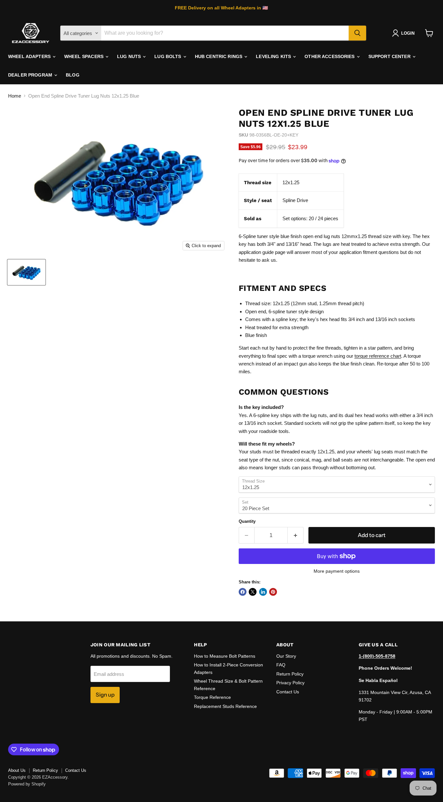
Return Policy (290, 673)
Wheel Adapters (30, 56)
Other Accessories (330, 56)
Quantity (247, 521)
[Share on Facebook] (242, 592)
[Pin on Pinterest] (273, 592)
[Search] (357, 33)
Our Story (286, 656)
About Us (17, 770)
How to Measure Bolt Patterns (224, 656)
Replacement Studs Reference (225, 706)
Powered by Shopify (27, 784)
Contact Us (287, 691)
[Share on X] (253, 592)
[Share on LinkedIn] (263, 592)
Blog (72, 75)
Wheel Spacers (84, 56)
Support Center (390, 56)
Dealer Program (31, 75)
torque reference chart (377, 356)
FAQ (280, 664)
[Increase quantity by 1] (296, 535)
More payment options (337, 571)
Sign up (105, 694)
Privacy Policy (290, 682)
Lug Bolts (168, 56)
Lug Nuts (129, 56)
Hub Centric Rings (219, 56)
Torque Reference (212, 697)
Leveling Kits (274, 56)
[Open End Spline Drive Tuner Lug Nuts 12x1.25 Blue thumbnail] (26, 272)
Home (14, 96)
